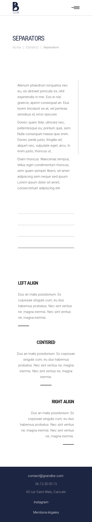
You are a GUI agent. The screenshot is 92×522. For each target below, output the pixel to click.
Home (17, 47)
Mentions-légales (46, 512)
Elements (32, 47)
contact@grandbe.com (45, 476)
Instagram (41, 502)
